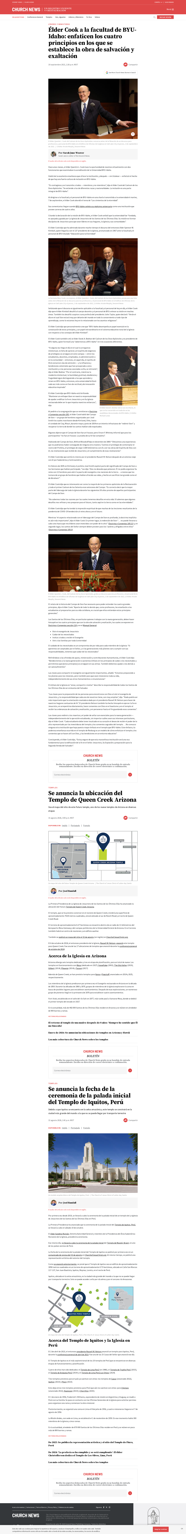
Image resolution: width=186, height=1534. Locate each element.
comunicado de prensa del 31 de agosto (65, 1255)
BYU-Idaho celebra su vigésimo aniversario (94, 206)
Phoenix (64, 968)
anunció (119, 943)
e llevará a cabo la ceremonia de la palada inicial (83, 1243)
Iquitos (51, 1382)
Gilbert (51, 968)
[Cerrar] (182, 1529)
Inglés (64, 825)
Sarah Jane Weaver (73, 152)
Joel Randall (69, 891)
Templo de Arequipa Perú (61, 1372)
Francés (86, 825)
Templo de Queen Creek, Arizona (80, 906)
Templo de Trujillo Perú (120, 1369)
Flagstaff (105, 974)
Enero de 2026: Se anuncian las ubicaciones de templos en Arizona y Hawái (89, 1032)
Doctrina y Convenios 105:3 (60, 529)
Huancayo (68, 1391)
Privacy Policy (52, 1507)
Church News (29, 2)
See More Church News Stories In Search (122, 72)
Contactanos (30, 1507)
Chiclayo (125, 1388)
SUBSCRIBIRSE (169, 2)
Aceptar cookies (161, 1529)
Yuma (97, 974)
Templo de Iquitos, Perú (125, 1224)
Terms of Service (41, 1507)
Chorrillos (84, 1391)
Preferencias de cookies (66, 1507)
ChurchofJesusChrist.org (95, 1255)
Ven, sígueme (60, 17)
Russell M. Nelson (107, 943)
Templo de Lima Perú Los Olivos (95, 1372)
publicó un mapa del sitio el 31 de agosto (76, 937)
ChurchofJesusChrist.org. (117, 937)
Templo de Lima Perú (90, 1369)
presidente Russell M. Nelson (89, 1351)
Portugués (75, 825)
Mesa (79, 965)
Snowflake (102, 965)
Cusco (113, 1379)
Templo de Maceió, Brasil (118, 1243)
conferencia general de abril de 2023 (73, 1354)
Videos (97, 17)
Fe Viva (89, 17)
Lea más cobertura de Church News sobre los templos (78, 1039)
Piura (64, 1382)
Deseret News (17, 2)
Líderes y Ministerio (76, 17)
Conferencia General (35, 17)
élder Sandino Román (59, 1234)
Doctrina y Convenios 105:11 (121, 523)
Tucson (79, 968)
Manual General (90, 625)
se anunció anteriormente (65, 1264)
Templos (49, 17)
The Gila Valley (120, 965)
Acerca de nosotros (18, 1507)
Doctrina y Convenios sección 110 (62, 625)
